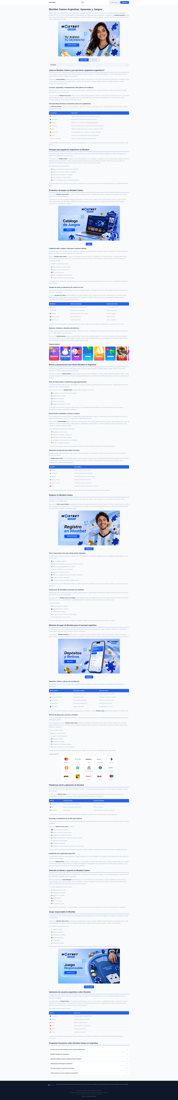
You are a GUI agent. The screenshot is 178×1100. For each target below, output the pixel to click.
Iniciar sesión (114, 2)
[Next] (127, 353)
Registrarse (125, 2)
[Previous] (51, 353)
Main (82, 2)
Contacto (84, 1096)
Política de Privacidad (91, 1096)
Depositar (89, 677)
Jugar (89, 244)
